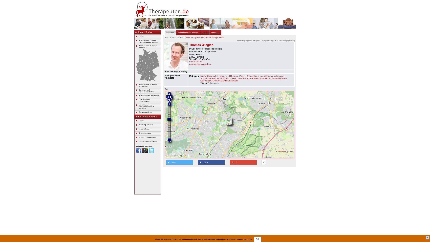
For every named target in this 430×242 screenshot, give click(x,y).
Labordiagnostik (279, 78)
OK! (257, 239)
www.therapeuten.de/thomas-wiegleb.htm (205, 37)
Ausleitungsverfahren (261, 78)
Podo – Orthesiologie (249, 76)
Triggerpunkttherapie (228, 76)
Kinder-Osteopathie (209, 76)
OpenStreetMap (281, 151)
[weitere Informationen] (264, 162)
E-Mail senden (196, 61)
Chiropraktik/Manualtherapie (225, 81)
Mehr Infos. (248, 239)
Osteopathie (205, 81)
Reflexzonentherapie (241, 78)
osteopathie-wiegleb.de (200, 64)
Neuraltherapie (266, 76)
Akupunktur (225, 78)
